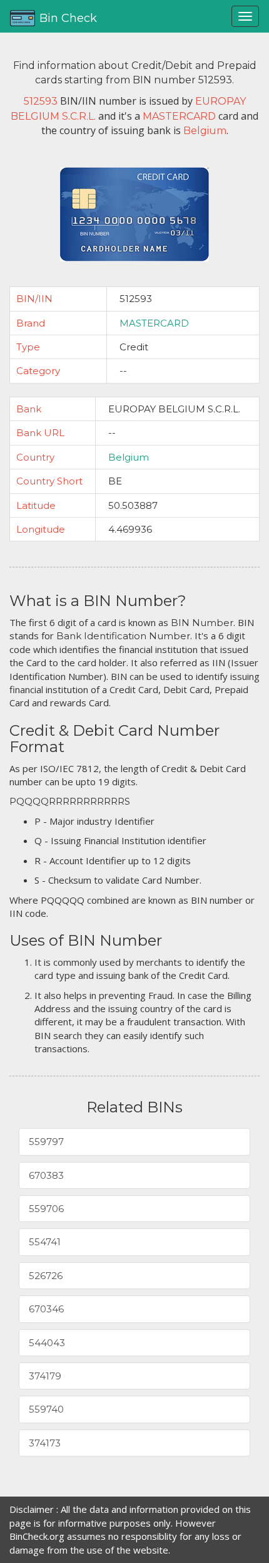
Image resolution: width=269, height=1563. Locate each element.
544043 (47, 1343)
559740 (46, 1409)
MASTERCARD (154, 323)
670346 (46, 1309)
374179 (45, 1376)
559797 (46, 1141)
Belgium (128, 457)
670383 (46, 1175)
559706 (46, 1209)
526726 (46, 1276)
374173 (45, 1443)
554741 (45, 1242)
